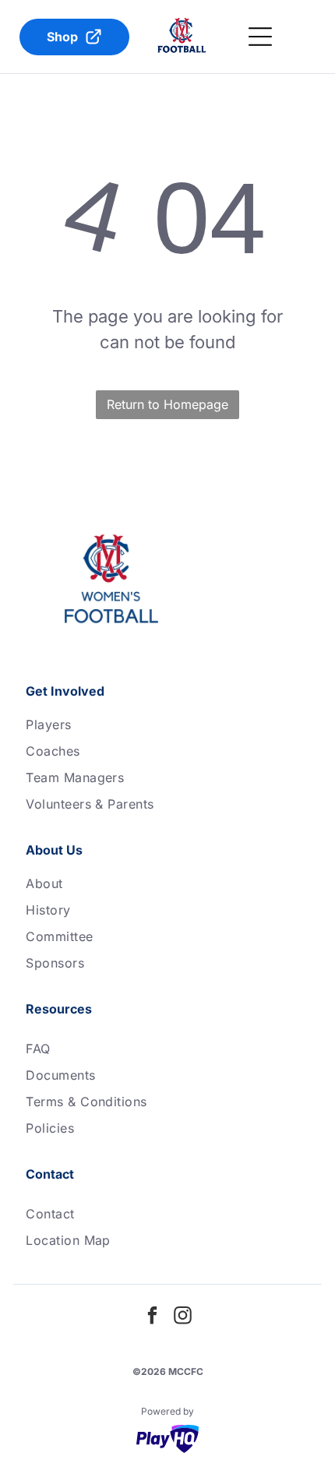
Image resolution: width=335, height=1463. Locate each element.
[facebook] (152, 1318)
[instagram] (183, 1318)
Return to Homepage (167, 404)
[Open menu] (260, 36)
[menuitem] (167, 724)
